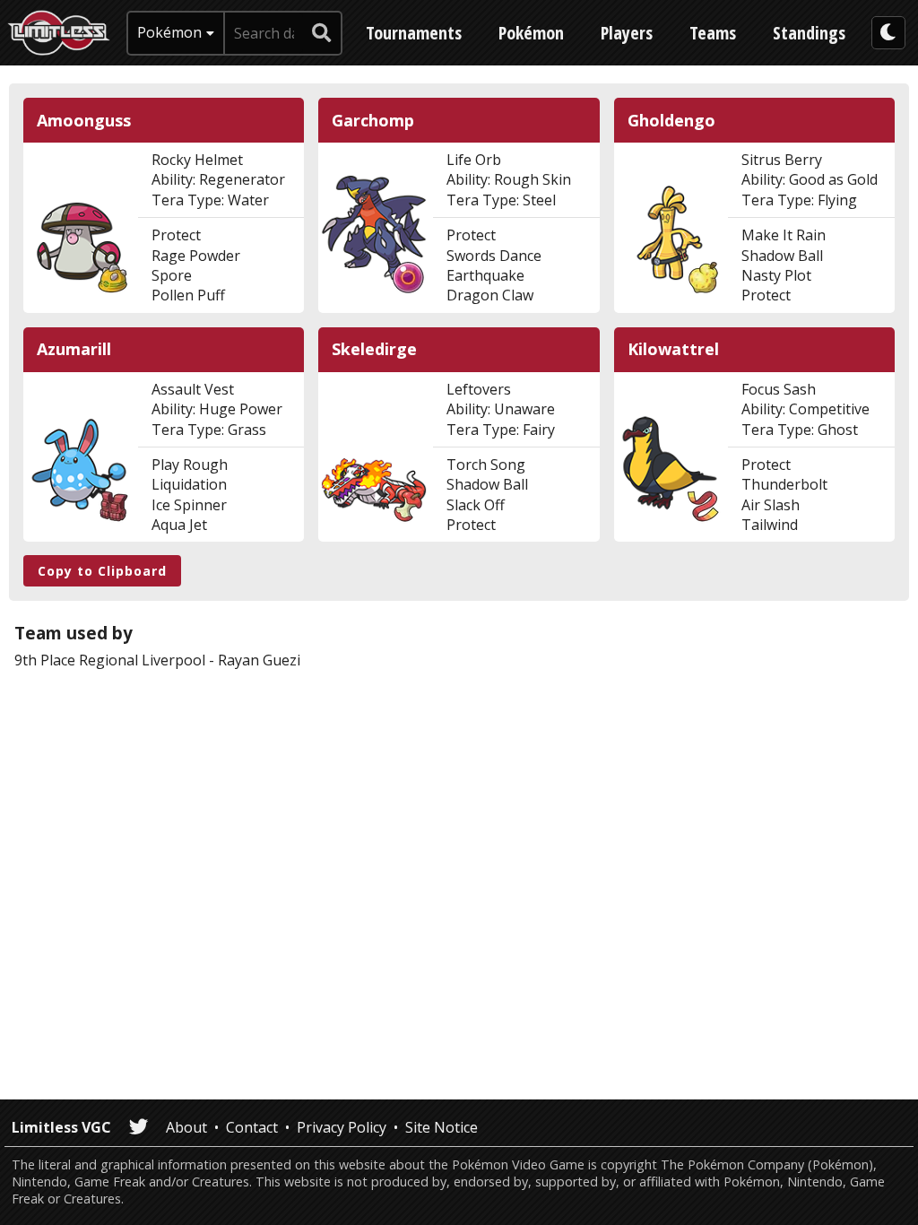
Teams (712, 33)
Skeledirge (374, 349)
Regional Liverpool (142, 660)
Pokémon (531, 33)
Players (627, 33)
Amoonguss (84, 120)
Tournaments (414, 33)
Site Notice (441, 1127)
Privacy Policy (341, 1127)
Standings (809, 33)
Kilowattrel (673, 349)
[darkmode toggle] (888, 32)
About (186, 1127)
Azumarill (74, 349)
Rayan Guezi (259, 660)
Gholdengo (671, 120)
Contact (252, 1127)
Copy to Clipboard (102, 570)
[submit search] (322, 33)
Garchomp (373, 120)
